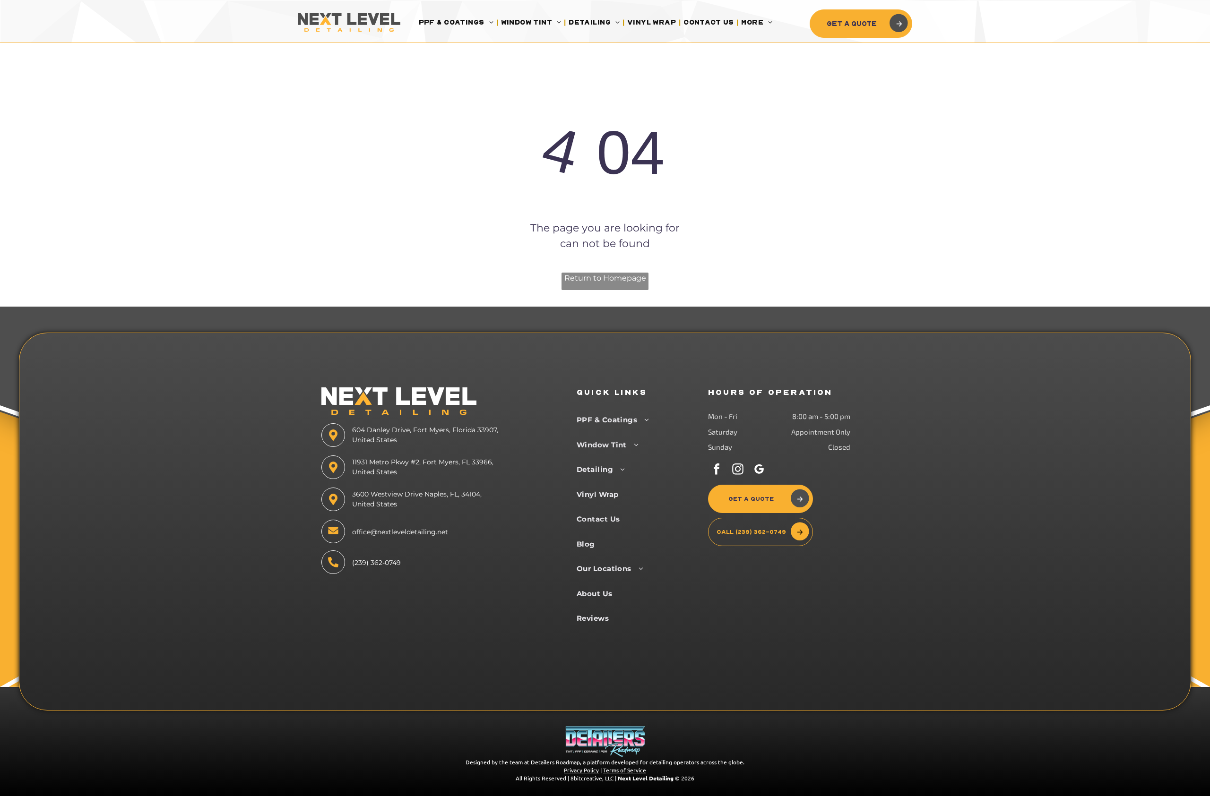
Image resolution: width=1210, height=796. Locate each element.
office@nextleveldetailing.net (400, 532)
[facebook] (716, 470)
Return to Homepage (605, 278)
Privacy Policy (581, 770)
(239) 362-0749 (376, 562)
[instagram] (737, 470)
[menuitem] (457, 22)
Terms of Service (624, 770)
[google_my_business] (759, 470)
